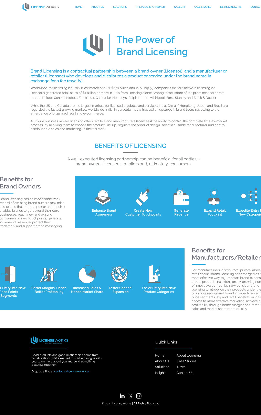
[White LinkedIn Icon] (122, 395)
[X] (130, 395)
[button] (231, 6)
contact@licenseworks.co (71, 371)
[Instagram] (138, 395)
